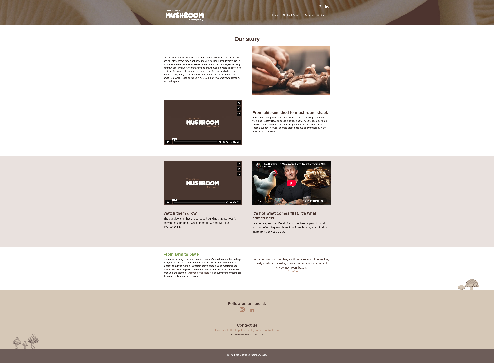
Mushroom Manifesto (198, 273)
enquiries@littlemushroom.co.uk (247, 334)
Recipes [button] (309, 15)
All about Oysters (291, 15)
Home (275, 15)
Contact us (322, 15)
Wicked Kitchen (171, 269)
